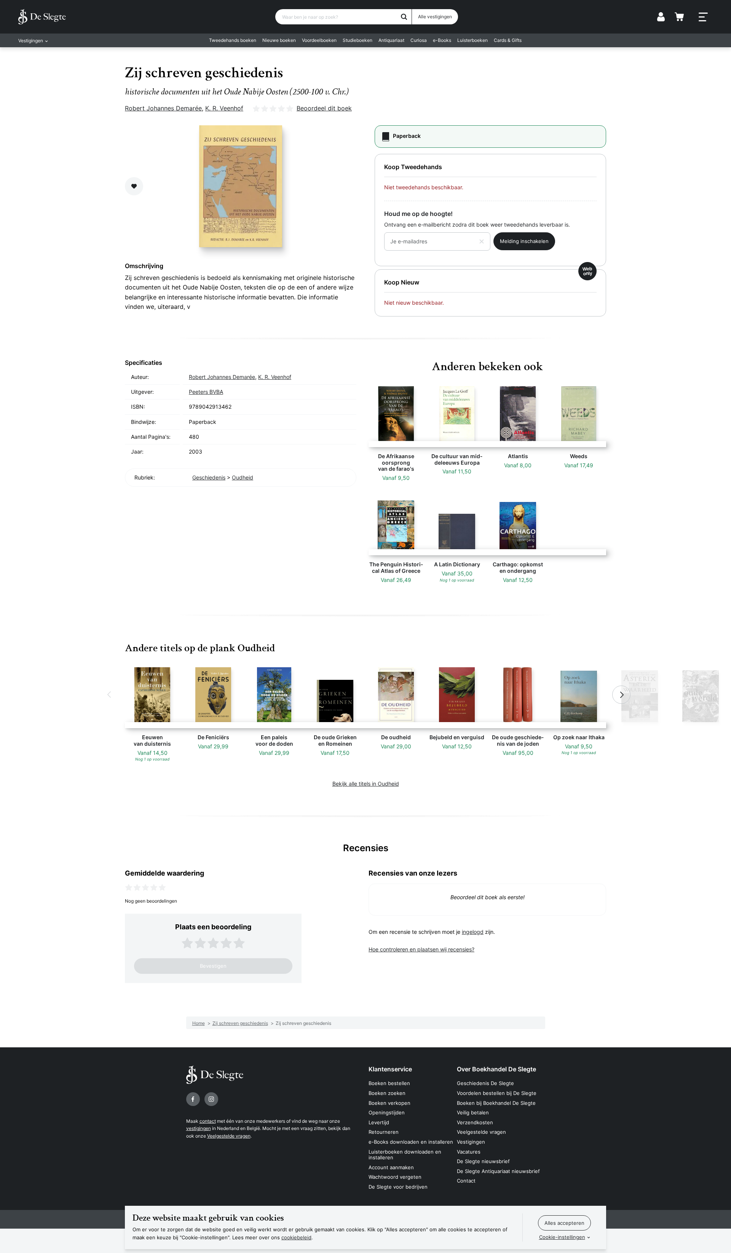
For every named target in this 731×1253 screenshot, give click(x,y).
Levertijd (379, 1122)
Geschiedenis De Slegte (485, 1083)
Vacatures (468, 1152)
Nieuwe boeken (279, 40)
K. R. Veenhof (224, 108)
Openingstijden (387, 1112)
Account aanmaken (391, 1167)
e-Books (442, 40)
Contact (466, 1181)
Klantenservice (390, 1069)
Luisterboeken (472, 40)
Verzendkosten (475, 1122)
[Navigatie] (703, 17)
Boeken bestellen (389, 1083)
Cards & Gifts (508, 40)
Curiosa (418, 40)
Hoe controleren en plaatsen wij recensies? (421, 949)
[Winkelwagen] (679, 17)
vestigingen (198, 1128)
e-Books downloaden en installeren (411, 1142)
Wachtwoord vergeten (395, 1177)
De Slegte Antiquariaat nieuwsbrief (498, 1171)
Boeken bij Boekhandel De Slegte (496, 1103)
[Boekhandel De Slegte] (42, 16)
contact (208, 1121)
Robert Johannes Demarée (163, 108)
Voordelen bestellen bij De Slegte (496, 1093)
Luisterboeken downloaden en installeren (405, 1155)
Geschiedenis (208, 477)
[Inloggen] (661, 17)
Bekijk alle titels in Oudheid (365, 783)
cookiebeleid (296, 1237)
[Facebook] (193, 1099)
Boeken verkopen (389, 1103)
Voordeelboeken (319, 40)
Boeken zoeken (387, 1093)
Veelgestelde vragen (229, 1136)
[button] (110, 695)
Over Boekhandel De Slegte (496, 1069)
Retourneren (384, 1132)
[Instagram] (211, 1099)
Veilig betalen (473, 1112)
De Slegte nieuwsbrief (483, 1161)
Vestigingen (471, 1142)
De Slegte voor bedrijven (398, 1187)
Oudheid (242, 477)
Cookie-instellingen (562, 1237)
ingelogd (473, 932)
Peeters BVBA (206, 391)
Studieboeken (357, 40)
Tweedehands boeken (232, 40)
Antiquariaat (391, 40)
